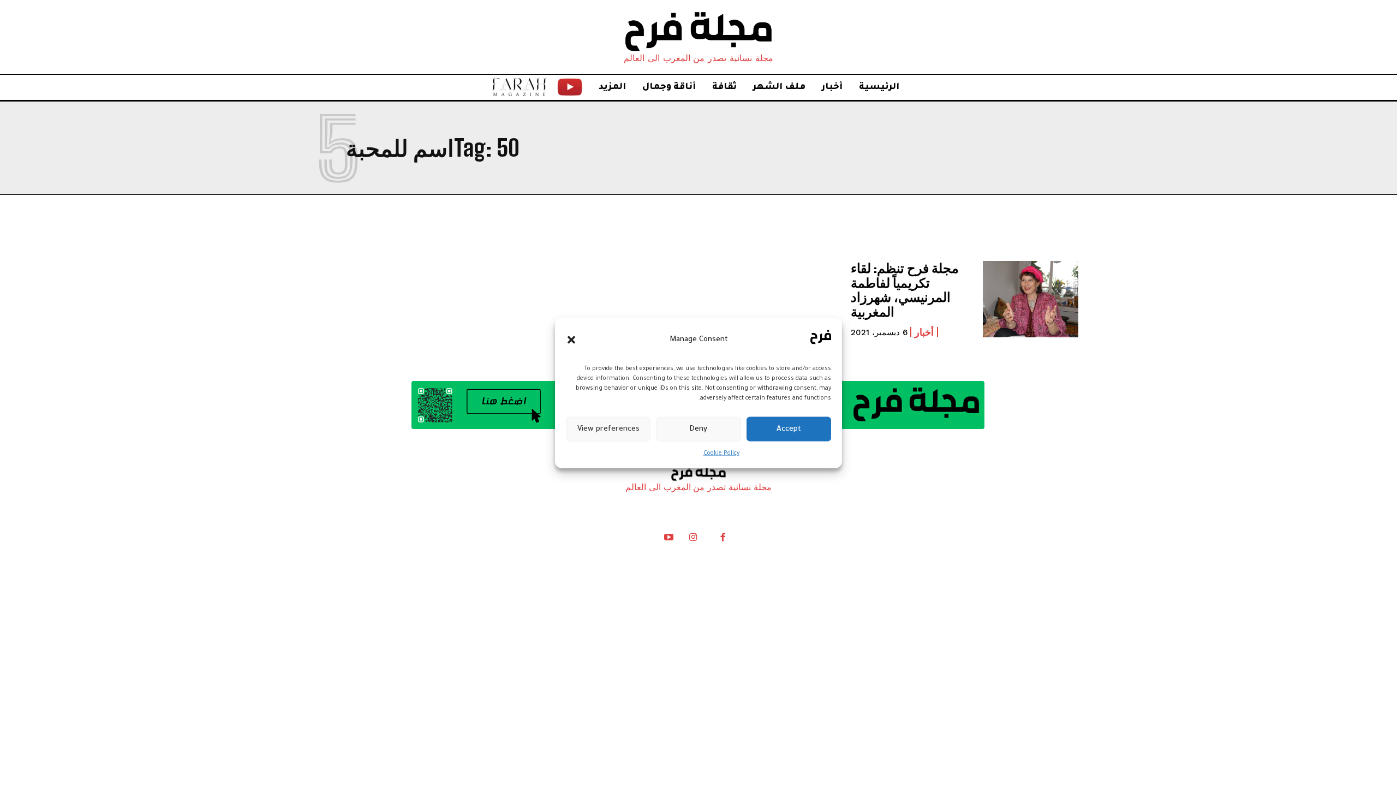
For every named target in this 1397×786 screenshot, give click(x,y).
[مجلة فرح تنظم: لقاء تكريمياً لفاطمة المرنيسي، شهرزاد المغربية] (1030, 299)
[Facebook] (723, 540)
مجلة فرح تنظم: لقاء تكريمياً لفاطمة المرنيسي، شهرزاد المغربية (905, 289)
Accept (789, 429)
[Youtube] (669, 540)
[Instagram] (693, 540)
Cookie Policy (721, 453)
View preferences (608, 429)
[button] (571, 339)
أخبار (924, 332)
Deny (698, 429)
